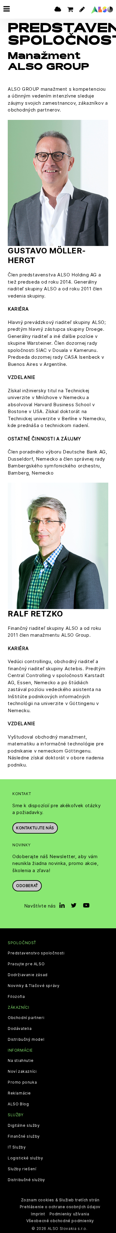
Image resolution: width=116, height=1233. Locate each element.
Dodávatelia (20, 1028)
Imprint (38, 1214)
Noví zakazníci (22, 1071)
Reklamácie (19, 1093)
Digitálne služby (24, 1125)
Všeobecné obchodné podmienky (60, 1220)
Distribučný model (26, 1039)
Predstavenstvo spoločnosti (36, 953)
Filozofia (16, 996)
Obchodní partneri (26, 1018)
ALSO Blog (18, 1104)
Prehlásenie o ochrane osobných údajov (60, 1206)
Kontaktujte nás (35, 828)
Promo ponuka (22, 1082)
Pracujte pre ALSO (26, 964)
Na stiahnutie (21, 1060)
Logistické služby (25, 1158)
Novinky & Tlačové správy (33, 986)
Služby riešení (22, 1169)
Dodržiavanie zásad (28, 975)
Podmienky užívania (69, 1214)
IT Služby (17, 1147)
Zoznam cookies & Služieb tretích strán (60, 1200)
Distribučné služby (26, 1180)
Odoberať (27, 885)
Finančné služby (24, 1136)
